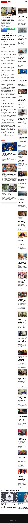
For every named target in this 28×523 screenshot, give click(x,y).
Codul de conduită (18, 517)
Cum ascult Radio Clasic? (7, 517)
